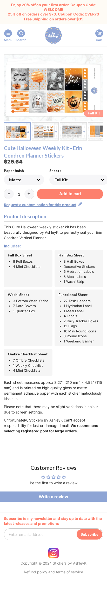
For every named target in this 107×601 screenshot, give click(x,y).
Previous (7, 88)
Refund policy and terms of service (53, 572)
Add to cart (70, 194)
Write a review (53, 496)
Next (100, 88)
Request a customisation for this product (40, 204)
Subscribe (89, 534)
